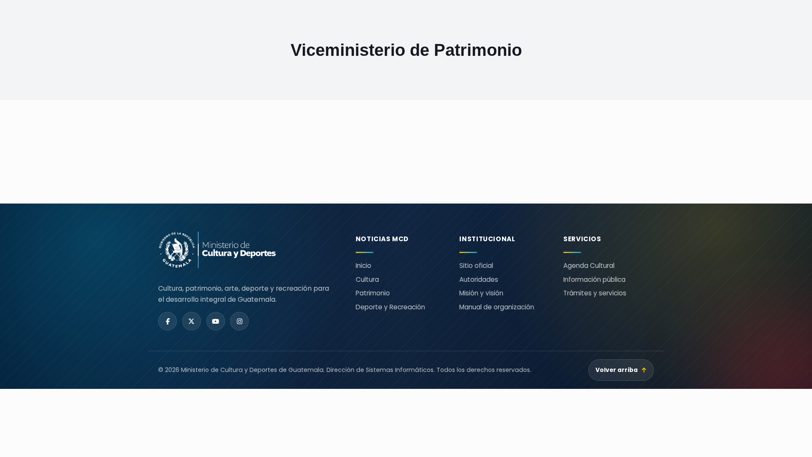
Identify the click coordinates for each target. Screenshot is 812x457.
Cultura (367, 279)
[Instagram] (239, 321)
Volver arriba (621, 370)
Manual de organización (496, 307)
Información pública (594, 279)
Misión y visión (481, 293)
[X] (191, 321)
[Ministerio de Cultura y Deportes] (246, 250)
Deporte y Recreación (390, 307)
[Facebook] (167, 321)
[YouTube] (215, 321)
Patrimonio (373, 293)
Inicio (363, 265)
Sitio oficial (476, 265)
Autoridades (478, 279)
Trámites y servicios (594, 293)
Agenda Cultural (588, 265)
